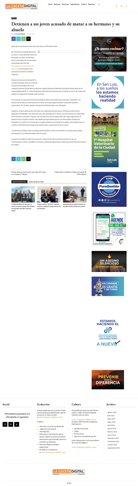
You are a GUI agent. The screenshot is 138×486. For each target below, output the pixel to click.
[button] (99, 4)
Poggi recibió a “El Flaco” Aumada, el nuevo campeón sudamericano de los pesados (49, 206)
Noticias (14, 18)
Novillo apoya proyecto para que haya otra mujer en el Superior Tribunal (28, 173)
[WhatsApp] (23, 39)
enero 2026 (111, 435)
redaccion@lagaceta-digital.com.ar (53, 452)
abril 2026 (111, 425)
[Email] (28, 39)
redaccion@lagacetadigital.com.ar (50, 417)
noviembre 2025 (113, 441)
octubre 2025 (112, 445)
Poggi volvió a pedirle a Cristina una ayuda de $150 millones (70, 173)
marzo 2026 (111, 429)
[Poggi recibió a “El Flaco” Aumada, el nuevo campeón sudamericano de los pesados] (49, 194)
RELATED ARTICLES (19, 182)
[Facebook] (116, 6)
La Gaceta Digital (19, 34)
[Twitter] (18, 39)
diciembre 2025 (113, 438)
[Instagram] (121, 6)
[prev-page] (12, 215)
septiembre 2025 (113, 448)
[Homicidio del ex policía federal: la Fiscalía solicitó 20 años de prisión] (74, 194)
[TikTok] (126, 6)
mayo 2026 (111, 422)
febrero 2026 (112, 432)
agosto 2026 (111, 412)
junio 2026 (111, 419)
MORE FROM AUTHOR (36, 182)
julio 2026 (110, 416)
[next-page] (16, 215)
